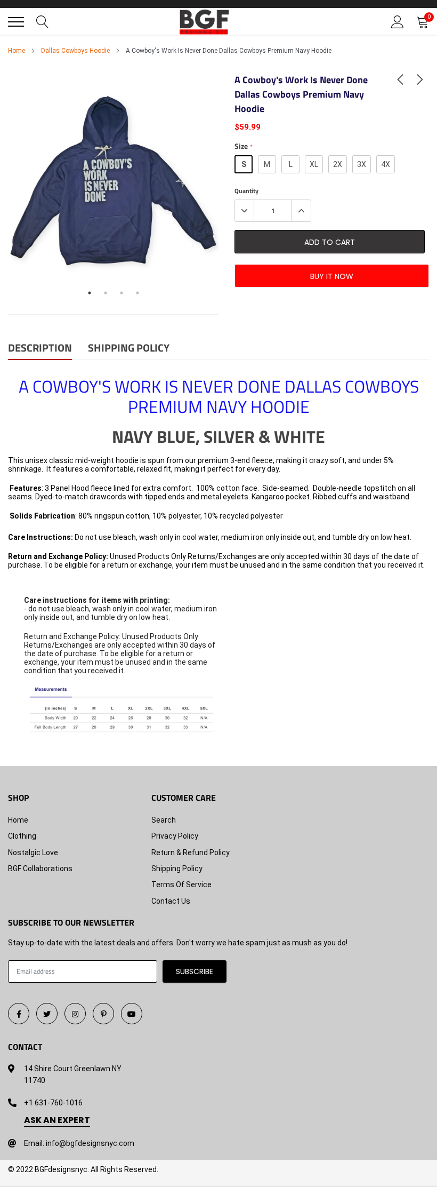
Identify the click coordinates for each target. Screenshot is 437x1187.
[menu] (16, 22)
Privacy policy (174, 836)
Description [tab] (40, 348)
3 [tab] (121, 293)
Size (243, 146)
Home (16, 50)
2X (337, 164)
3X (361, 164)
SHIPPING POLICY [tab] (128, 348)
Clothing (22, 836)
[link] (400, 79)
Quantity (246, 191)
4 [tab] (137, 293)
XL (314, 164)
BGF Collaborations (40, 868)
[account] (397, 22)
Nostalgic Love (33, 852)
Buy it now (331, 276)
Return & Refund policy (190, 852)
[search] (42, 22)
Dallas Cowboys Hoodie (75, 50)
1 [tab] (89, 293)
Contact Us (170, 901)
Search (163, 820)
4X (385, 164)
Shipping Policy (177, 868)
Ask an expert (57, 1120)
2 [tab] (105, 293)
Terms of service (181, 884)
